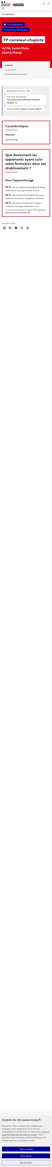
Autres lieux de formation (17, 30)
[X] (21, 228)
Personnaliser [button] (26, 1162)
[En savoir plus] (16, 102)
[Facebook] (27, 228)
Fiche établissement (15, 24)
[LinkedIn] (16, 228)
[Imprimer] (4, 228)
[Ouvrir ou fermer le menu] (49, 3)
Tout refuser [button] (26, 1156)
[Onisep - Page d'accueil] (18, 5)
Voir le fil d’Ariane (8, 14)
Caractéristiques (10, 70)
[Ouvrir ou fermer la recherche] (44, 3)
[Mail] (10, 228)
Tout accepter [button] (26, 1149)
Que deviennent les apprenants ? (16, 74)
